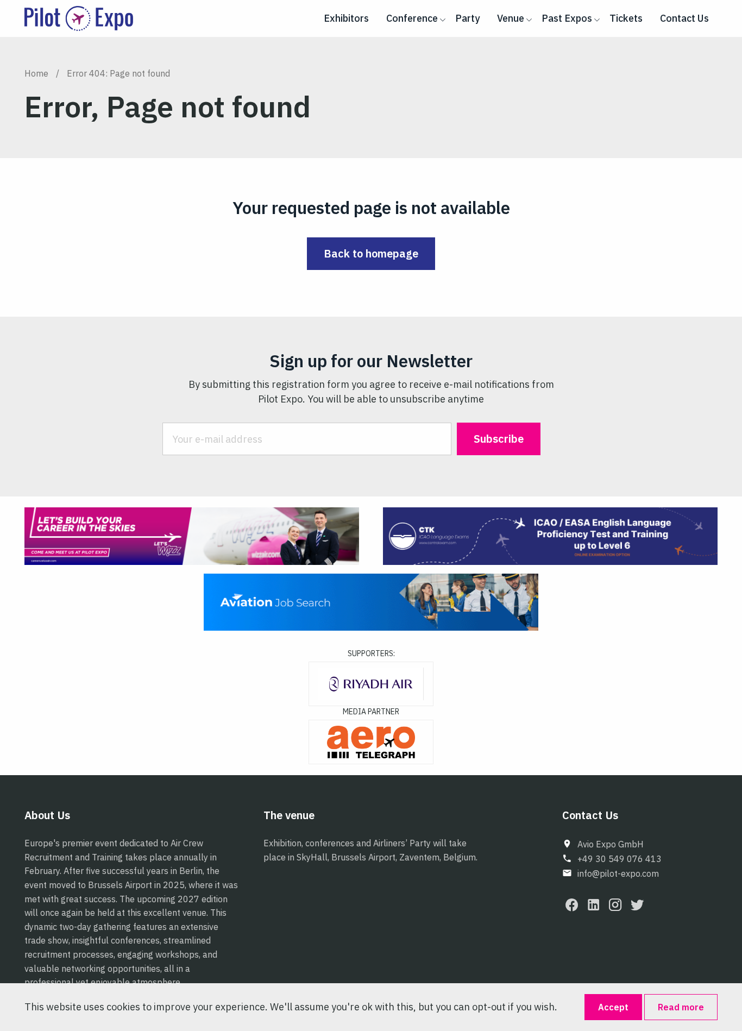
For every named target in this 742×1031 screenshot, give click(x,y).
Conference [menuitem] (412, 18)
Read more (681, 1007)
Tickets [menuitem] (626, 18)
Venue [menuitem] (510, 18)
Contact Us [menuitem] (684, 18)
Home (36, 73)
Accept (613, 1007)
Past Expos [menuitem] (567, 18)
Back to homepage (371, 253)
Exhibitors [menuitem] (346, 18)
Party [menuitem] (467, 18)
